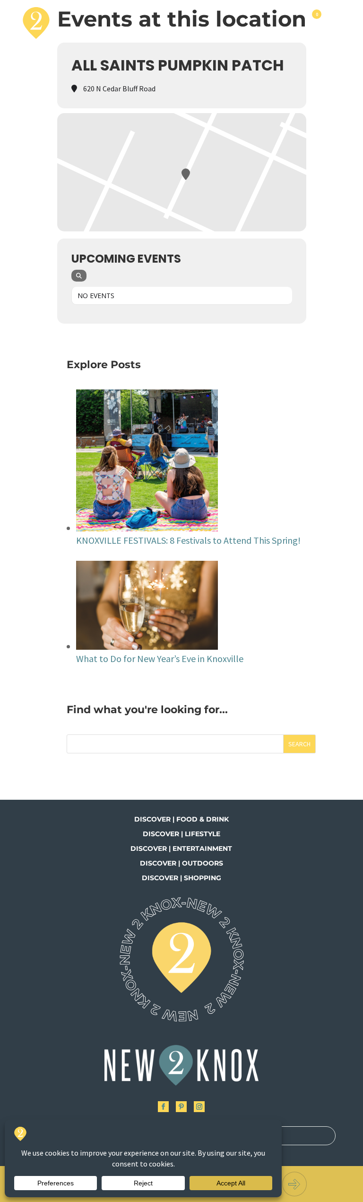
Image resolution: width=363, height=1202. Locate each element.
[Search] (78, 276)
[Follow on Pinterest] (181, 1106)
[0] (315, 22)
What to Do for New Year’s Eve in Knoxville (159, 658)
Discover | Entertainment (181, 848)
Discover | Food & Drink (181, 819)
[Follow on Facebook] (163, 1106)
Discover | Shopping (181, 878)
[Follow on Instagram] (199, 1106)
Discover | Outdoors (181, 863)
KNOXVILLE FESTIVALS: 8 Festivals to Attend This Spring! (188, 540)
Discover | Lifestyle (181, 834)
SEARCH (299, 744)
